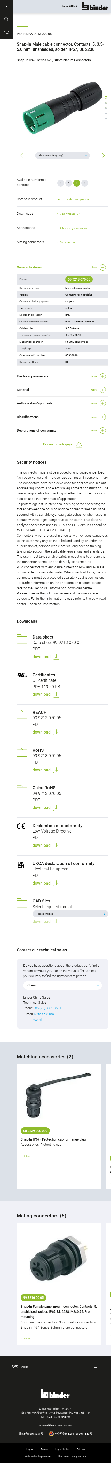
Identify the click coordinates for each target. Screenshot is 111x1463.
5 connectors (67, 242)
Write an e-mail (44, 1014)
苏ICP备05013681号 (31, 1433)
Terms (44, 1449)
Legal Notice (62, 1449)
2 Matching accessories (73, 228)
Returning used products (72, 1456)
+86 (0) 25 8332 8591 (57, 1417)
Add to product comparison (73, 199)
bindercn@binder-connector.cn (55, 1425)
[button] (6, 6)
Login (29, 1449)
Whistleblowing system (38, 1456)
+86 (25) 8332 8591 (47, 1008)
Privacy (81, 1449)
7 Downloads (67, 213)
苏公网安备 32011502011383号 (73, 1433)
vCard (37, 1020)
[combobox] (62, 985)
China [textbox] (31, 985)
